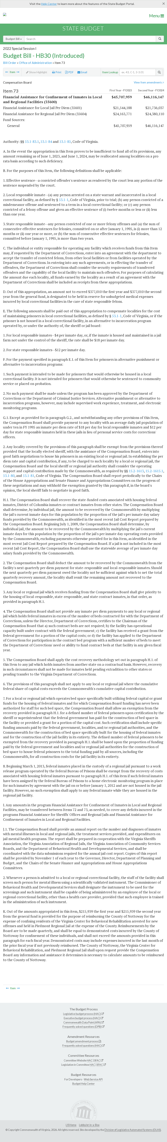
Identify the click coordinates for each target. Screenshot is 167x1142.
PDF (71, 72)
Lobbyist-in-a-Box (89, 1125)
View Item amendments (148, 82)
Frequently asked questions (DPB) (82, 1026)
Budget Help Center (83, 1083)
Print (58, 72)
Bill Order (9, 62)
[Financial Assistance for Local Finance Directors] (17, 72)
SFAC (97, 1060)
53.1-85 (65, 141)
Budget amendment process (82, 1041)
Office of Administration (35, 62)
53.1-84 (46, 141)
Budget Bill (13, 38)
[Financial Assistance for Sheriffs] (6, 72)
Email (83, 72)
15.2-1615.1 (154, 471)
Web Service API (93, 1079)
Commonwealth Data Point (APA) (82, 1022)
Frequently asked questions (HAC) (82, 1045)
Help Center (49, 3)
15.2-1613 (136, 471)
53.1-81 (28, 475)
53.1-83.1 (32, 141)
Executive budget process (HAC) (82, 1018)
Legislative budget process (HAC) (82, 1013)
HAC (89, 1060)
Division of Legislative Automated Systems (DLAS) (132, 1129)
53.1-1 (63, 199)
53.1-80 (8, 475)
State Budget (83, 28)
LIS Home (71, 1125)
